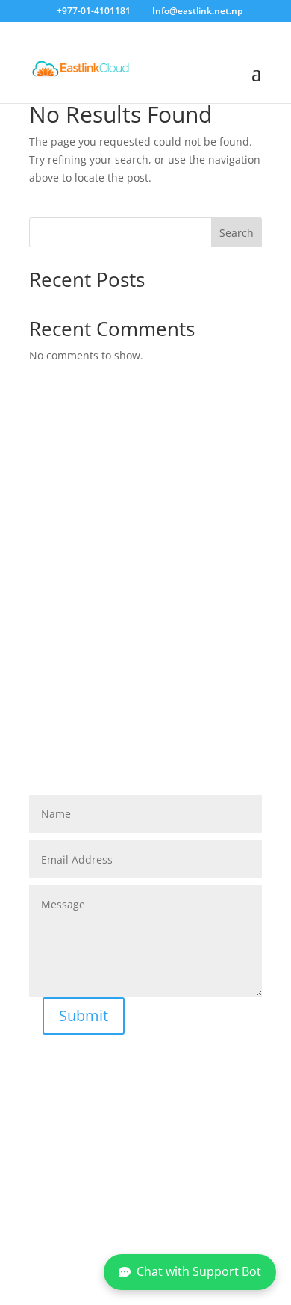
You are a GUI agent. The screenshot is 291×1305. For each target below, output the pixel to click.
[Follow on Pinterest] (189, 1226)
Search (236, 233)
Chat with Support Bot (199, 1271)
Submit (83, 1015)
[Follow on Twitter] (126, 1226)
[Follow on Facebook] (95, 1226)
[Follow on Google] (157, 1226)
